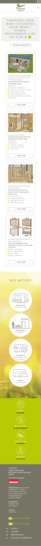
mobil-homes (19, 488)
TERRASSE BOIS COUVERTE (17, 490)
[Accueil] (20, 7)
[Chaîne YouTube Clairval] (10, 518)
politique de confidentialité (21, 538)
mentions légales (17, 535)
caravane (12, 511)
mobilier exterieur (15, 498)
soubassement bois (15, 496)
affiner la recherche (21, 45)
